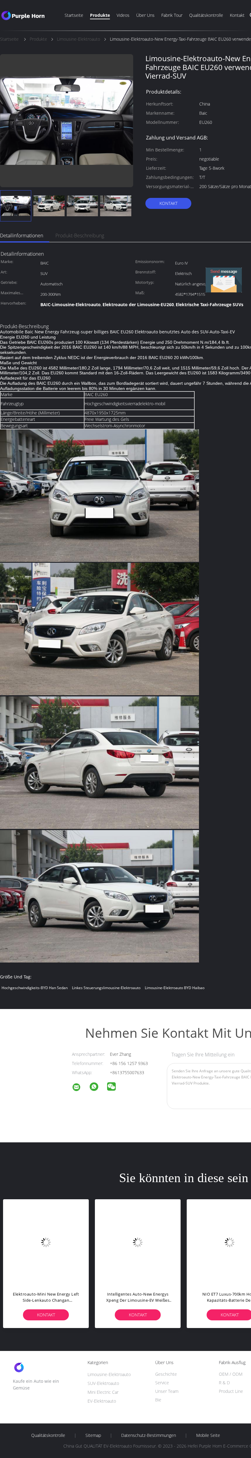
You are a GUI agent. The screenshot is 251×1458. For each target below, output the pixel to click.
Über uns (145, 15)
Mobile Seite (208, 1435)
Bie (158, 1400)
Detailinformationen (21, 235)
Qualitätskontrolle (206, 15)
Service (162, 1383)
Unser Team (166, 1391)
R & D (224, 1383)
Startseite (74, 15)
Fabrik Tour (171, 15)
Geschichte (166, 1374)
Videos (123, 15)
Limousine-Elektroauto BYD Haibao (174, 987)
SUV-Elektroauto (103, 1383)
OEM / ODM (230, 1374)
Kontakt (237, 15)
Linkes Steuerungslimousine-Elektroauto (106, 987)
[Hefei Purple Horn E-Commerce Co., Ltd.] (80, 1088)
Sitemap (93, 1435)
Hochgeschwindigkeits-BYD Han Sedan (35, 987)
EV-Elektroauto (102, 1401)
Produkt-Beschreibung (79, 235)
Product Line (231, 1391)
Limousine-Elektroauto (109, 1374)
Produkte (100, 15)
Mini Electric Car (103, 1392)
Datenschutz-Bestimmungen (148, 1435)
